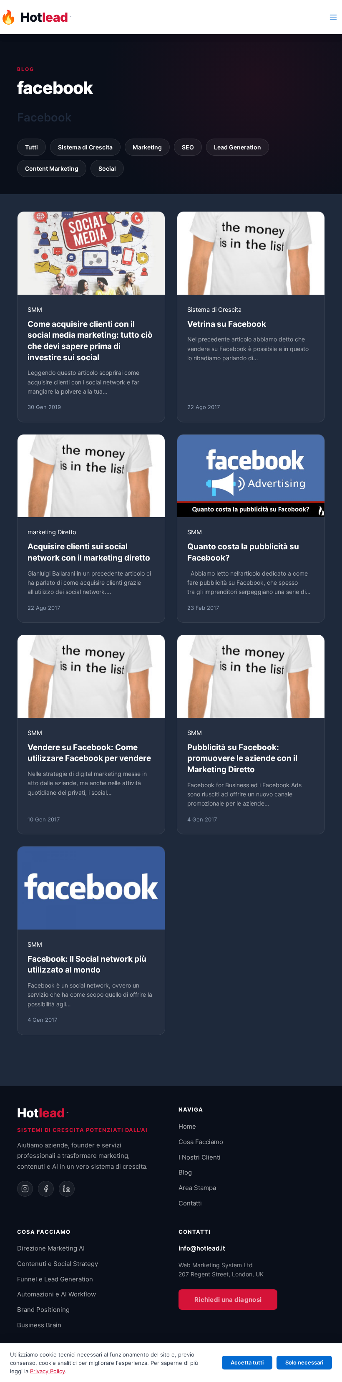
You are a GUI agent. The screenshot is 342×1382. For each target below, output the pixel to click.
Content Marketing (51, 168)
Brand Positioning (43, 1310)
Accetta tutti (247, 1362)
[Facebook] (46, 1189)
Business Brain (39, 1325)
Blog (185, 1172)
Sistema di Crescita (85, 147)
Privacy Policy (47, 1371)
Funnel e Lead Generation (55, 1279)
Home (187, 1126)
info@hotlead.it (202, 1248)
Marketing (147, 147)
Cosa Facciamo (201, 1142)
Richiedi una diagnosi (228, 1300)
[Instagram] (25, 1189)
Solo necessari (304, 1362)
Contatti (190, 1203)
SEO (188, 147)
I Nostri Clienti (200, 1157)
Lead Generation (237, 147)
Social (107, 168)
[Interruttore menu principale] (333, 17)
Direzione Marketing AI (51, 1248)
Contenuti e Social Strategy (57, 1264)
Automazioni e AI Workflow (56, 1294)
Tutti (31, 147)
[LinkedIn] (67, 1189)
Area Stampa (197, 1188)
